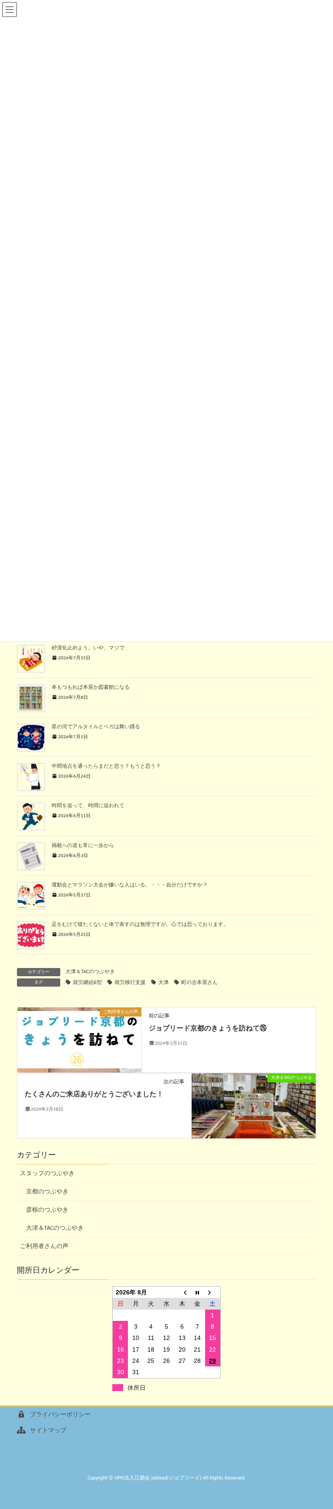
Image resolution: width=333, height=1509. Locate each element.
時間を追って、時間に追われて (88, 805)
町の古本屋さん (199, 982)
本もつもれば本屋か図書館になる (91, 687)
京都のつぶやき (47, 1192)
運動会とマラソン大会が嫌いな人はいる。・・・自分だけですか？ (130, 885)
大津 (163, 982)
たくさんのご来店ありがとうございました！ (94, 1094)
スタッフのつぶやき (47, 1173)
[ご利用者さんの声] (79, 1039)
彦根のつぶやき (47, 1210)
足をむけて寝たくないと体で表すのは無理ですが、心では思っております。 (140, 924)
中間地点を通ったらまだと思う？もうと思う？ (106, 766)
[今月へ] (197, 1292)
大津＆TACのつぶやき (90, 971)
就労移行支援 (130, 982)
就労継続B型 (87, 982)
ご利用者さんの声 (44, 1246)
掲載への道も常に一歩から (83, 845)
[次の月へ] (213, 1292)
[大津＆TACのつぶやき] (254, 1105)
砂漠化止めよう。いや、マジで (88, 648)
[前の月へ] (182, 1292)
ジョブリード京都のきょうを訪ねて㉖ (208, 1028)
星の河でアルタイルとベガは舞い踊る (96, 727)
